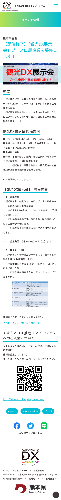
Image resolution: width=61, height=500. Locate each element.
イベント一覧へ (30, 411)
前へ (12, 411)
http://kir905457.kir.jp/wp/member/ (23, 399)
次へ (48, 411)
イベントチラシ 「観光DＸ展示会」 (21, 322)
